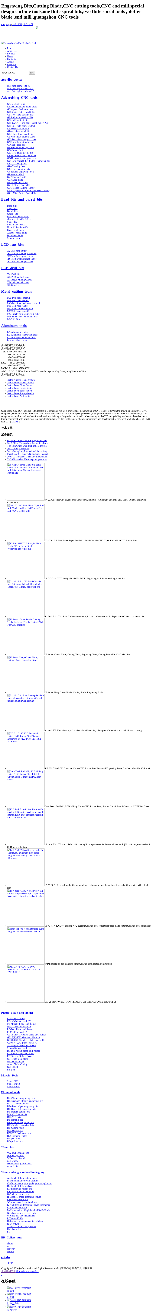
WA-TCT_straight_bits (18, 1153)
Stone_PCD (13, 1081)
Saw (9, 1232)
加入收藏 (17, 24)
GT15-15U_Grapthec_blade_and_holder (26, 1034)
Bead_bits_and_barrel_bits (22, 199)
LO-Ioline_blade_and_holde (20, 1053)
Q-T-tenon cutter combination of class (25, 1221)
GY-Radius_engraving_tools (20, 171)
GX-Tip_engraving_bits (18, 169)
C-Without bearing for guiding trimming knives (29, 1183)
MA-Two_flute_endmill (18, 297)
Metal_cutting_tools (16, 291)
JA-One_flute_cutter (16, 251)
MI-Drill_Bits (13, 319)
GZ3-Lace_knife (15, 179)
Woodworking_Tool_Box (19, 1163)
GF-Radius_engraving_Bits (20, 117)
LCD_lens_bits (12, 244)
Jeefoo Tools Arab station (19, 396)
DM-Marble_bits (15, 1130)
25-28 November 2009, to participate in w (27, 459)
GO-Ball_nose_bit (16, 144)
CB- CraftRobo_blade (17, 1059)
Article (10, 61)
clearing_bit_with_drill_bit (19, 219)
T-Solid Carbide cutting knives (21, 1226)
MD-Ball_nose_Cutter (17, 306)
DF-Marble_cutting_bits (18, 1111)
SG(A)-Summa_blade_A (19, 1048)
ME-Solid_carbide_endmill (20, 308)
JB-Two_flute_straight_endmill (21, 253)
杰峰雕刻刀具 (8, 1271)
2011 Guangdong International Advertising (27, 451)
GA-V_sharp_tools (16, 104)
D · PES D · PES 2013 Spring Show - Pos (27, 440)
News (10, 56)
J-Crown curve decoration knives (22, 1202)
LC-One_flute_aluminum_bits (21, 337)
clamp (10, 1243)
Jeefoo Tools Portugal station (20, 393)
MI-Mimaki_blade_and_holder (21, 1024)
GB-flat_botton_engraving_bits (22, 106)
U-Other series (14, 1229)
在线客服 (8, 1281)
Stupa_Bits (12, 208)
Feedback (11, 64)
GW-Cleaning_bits (16, 166)
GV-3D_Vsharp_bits (17, 163)
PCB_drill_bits (12, 268)
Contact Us (12, 67)
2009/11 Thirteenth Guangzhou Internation (27, 456)
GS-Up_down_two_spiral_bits (21, 155)
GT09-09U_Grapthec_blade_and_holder (26, 1040)
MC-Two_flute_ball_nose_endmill (23, 303)
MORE (15, 421)
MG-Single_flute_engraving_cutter (23, 314)
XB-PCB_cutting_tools (18, 277)
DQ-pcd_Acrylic (15, 1141)
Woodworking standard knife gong (22, 1172)
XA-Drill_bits (13, 274)
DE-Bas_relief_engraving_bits (21, 1109)
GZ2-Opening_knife (17, 177)
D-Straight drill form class (19, 1186)
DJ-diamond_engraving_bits (20, 1122)
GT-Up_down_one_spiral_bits (21, 158)
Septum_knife (13, 238)
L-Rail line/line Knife (17, 1207)
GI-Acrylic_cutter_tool (18, 128)
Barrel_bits (12, 211)
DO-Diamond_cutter (17, 1136)
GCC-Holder (13, 1067)
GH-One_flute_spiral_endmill (21, 126)
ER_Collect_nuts (11, 1237)
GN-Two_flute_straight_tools (21, 142)
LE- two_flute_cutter (17, 340)
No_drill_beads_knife (17, 227)
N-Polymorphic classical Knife (21, 1213)
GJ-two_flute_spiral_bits (18, 131)
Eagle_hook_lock (15, 230)
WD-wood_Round (16, 1158)
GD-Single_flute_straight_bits (21, 112)
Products (11, 53)
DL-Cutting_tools (15, 1128)
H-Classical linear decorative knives (24, 1197)
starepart (11, 1248)
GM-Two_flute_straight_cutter (21, 139)
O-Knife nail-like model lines (21, 1215)
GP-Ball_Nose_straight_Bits (20, 147)
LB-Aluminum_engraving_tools (22, 334)
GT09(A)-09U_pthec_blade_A (22, 1042)
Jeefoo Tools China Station (20, 385)
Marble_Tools (9, 1075)
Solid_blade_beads (16, 224)
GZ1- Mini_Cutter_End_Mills (21, 193)
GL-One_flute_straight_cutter (21, 136)
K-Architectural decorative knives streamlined (28, 1205)
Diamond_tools (10, 1092)
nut (8, 1246)
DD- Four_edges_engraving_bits (22, 1106)
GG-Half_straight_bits (17, 120)
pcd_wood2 (12, 1161)
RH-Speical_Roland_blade (20, 1056)
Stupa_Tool (12, 222)
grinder (5, 1257)
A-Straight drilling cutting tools (21, 1178)
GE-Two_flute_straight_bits (20, 114)
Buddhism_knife (15, 235)
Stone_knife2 (13, 1084)
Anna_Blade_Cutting (17, 1064)
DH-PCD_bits (14, 1117)
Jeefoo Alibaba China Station (21, 380)
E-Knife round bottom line (19, 1188)
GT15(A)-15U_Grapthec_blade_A (23, 1037)
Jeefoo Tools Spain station (19, 390)
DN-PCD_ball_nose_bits (19, 1133)
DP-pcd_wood (14, 1138)
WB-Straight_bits (15, 1155)
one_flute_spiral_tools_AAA (21, 91)
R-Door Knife (13, 1223)
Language (6, 24)
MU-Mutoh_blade (15, 1061)
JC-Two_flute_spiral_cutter (20, 256)
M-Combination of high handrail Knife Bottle (28, 1210)
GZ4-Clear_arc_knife (17, 182)
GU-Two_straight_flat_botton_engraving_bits (28, 161)
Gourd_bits (12, 214)
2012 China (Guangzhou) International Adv (27, 443)
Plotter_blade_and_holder (17, 1012)
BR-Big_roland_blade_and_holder (23, 1051)
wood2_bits (12, 1166)
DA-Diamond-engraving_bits (21, 1098)
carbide (10, 1251)
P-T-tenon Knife (15, 1218)
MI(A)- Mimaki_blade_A (19, 1026)
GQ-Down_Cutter (16, 150)
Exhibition (12, 59)
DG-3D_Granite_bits (17, 1114)
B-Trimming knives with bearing (22, 1180)
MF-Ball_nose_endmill (18, 311)
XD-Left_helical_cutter (18, 282)
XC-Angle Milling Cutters (19, 279)
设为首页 (28, 24)
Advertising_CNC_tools (19, 97)
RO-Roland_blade (16, 1018)
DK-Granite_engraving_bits (20, 1125)
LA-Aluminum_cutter (17, 332)
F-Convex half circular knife (20, 1191)
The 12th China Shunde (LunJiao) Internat (27, 446)
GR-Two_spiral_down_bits (20, 153)
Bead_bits (12, 205)
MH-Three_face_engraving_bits (22, 316)
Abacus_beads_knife (17, 232)
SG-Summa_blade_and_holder (21, 1045)
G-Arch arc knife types (18, 1194)
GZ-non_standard (15, 174)
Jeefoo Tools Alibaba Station (20, 382)
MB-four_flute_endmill (18, 300)
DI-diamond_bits (15, 1119)
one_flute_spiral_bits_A (18, 86)
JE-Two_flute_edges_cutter (20, 261)
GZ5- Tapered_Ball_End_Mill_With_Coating (28, 190)
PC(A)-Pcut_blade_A (17, 1032)
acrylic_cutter (12, 79)
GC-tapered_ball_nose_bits (20, 109)
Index (10, 48)
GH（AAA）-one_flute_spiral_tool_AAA (27, 123)
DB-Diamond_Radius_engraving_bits (25, 1101)
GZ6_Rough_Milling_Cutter (20, 188)
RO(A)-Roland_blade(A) (19, 1021)
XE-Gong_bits (14, 285)
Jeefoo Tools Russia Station (20, 388)
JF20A (10, 1263)
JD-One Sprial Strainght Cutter (21, 259)
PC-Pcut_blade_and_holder (20, 1029)
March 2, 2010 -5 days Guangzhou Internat (27, 454)
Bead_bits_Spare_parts (18, 216)
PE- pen (11, 1069)
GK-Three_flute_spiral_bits (20, 134)
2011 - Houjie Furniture (18, 448)
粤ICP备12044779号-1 (27, 1271)
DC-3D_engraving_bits (18, 1103)
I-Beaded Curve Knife (17, 1199)
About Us (11, 51)
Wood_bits (7, 1147)
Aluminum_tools (14, 326)
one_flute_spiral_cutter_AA (20, 88)
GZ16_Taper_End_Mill (18, 185)
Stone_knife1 (13, 1086)
